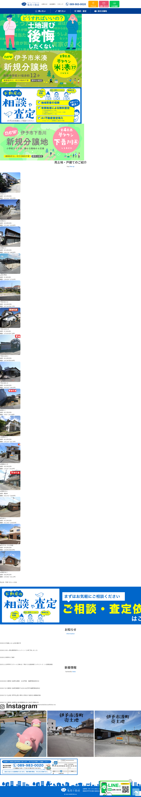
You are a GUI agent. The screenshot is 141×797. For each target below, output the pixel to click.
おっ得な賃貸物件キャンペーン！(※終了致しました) (22, 650)
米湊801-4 (3, 248)
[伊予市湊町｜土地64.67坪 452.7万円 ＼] (70, 734)
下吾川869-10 (4, 383)
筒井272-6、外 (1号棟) (6, 545)
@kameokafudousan (43, 705)
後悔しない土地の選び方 (14, 643)
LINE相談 (114, 6)
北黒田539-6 (3, 491)
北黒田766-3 (3, 572)
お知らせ (44, 4)
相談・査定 (81, 11)
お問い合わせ (103, 6)
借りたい (62, 11)
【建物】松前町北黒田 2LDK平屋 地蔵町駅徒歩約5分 (23, 681)
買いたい (42, 11)
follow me (52, 705)
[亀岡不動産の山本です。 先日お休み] (23, 734)
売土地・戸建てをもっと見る (8, 582)
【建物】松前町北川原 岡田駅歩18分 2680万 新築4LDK (23, 702)
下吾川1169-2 (4, 356)
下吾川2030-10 (4, 329)
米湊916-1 (3, 221)
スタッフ (60, 4)
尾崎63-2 (2, 410)
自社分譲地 (102, 11)
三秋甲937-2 (3, 437)
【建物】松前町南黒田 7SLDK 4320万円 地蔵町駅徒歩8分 (23, 688)
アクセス (93, 6)
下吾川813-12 (4, 302)
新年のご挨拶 (10, 657)
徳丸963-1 (3, 518)
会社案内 (52, 4)
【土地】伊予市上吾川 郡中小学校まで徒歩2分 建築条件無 (24, 695)
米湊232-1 (3, 194)
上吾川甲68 (3, 275)
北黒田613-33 (4, 464)
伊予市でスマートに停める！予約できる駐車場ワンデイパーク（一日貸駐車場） (30, 664)
